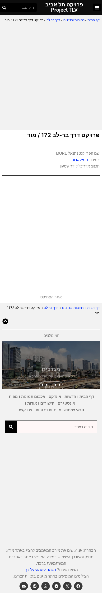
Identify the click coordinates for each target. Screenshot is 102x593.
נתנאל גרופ (80, 160)
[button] (97, 7)
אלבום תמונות (33, 396)
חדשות (70, 396)
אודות (32, 403)
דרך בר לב (53, 20)
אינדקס (55, 396)
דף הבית (94, 20)
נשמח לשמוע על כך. (40, 570)
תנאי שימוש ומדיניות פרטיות (60, 410)
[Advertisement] (51, 76)
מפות (13, 396)
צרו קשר (25, 410)
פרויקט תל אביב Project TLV (64, 7)
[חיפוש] (4, 7)
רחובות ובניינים (73, 20)
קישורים (47, 403)
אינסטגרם (66, 403)
